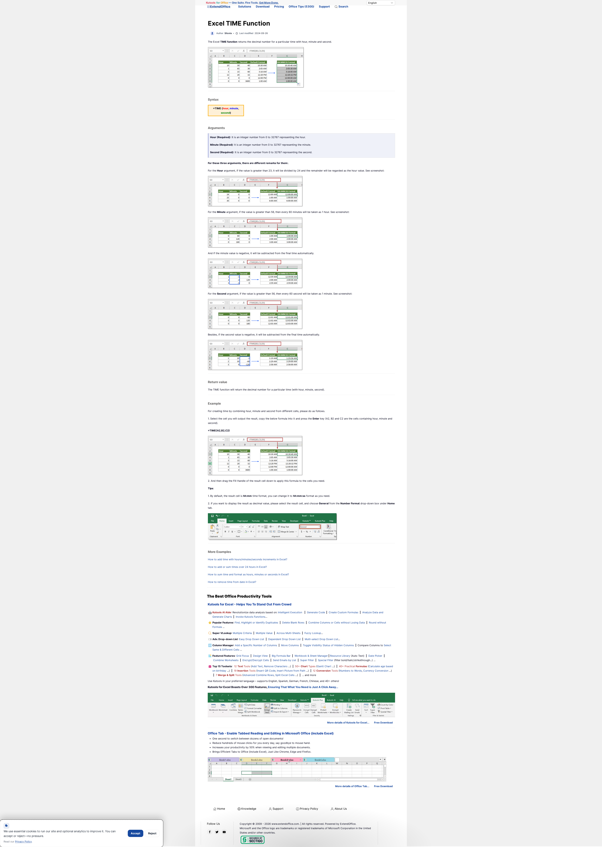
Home (221, 808)
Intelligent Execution (290, 612)
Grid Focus (242, 655)
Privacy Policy (309, 808)
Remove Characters (275, 666)
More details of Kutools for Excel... (348, 722)
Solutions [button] (244, 6)
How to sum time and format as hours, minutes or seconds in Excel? (248, 574)
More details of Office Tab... (352, 786)
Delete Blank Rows (293, 622)
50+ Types (305, 666)
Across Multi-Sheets (288, 633)
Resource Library (340, 655)
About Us (341, 808)
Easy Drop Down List (251, 639)
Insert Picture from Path (291, 670)
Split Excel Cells (284, 675)
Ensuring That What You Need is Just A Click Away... (303, 687)
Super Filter (307, 660)
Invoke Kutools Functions (250, 616)
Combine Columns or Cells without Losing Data (336, 622)
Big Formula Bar (281, 655)
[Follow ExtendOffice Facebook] (210, 832)
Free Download (383, 722)
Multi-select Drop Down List (321, 639)
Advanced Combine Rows (258, 675)
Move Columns (290, 645)
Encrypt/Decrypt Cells (256, 660)
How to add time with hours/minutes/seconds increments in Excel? (247, 559)
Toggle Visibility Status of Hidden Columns (328, 645)
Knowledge (248, 808)
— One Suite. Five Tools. (242, 2)
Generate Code (316, 612)
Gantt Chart (324, 666)
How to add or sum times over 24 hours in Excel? (237, 566)
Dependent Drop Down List (284, 639)
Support (324, 6)
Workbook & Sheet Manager (311, 655)
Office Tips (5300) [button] (301, 6)
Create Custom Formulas (343, 612)
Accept (135, 833)
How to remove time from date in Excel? (232, 581)
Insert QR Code (266, 670)
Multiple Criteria (242, 633)
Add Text (257, 666)
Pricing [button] (279, 6)
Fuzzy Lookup (312, 633)
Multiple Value (264, 633)
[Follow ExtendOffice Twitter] (217, 832)
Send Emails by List (284, 660)
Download (262, 6)
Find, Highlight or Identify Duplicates (256, 622)
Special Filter (325, 660)
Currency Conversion (375, 670)
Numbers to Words (351, 670)
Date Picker (375, 655)
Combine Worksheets (225, 660)
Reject (152, 833)
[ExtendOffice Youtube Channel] (224, 832)
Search (343, 6)
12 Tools (242, 666)
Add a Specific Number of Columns (256, 645)
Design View (260, 655)
